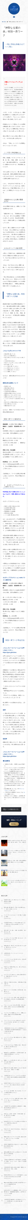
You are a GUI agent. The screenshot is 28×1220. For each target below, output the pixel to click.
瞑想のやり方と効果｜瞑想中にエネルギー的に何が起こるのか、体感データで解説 (15, 1068)
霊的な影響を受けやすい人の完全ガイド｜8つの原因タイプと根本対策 (15, 1152)
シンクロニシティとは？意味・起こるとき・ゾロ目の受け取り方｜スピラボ (15, 938)
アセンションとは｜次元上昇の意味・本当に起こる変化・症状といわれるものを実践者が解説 (15, 1006)
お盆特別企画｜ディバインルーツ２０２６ (13, 953)
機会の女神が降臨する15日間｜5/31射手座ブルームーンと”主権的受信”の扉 (15, 1183)
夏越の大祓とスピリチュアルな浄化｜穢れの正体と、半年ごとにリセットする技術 (15, 1137)
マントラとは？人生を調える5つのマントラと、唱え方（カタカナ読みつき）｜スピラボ (17, 882)
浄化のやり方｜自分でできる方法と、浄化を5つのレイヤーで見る (15, 1129)
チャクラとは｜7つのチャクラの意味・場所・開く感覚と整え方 (17, 871)
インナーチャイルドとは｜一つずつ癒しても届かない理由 (15, 915)
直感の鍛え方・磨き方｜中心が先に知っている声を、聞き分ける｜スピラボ (15, 946)
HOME (4, 21)
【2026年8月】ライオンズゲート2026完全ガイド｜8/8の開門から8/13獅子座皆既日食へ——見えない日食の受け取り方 (15, 1030)
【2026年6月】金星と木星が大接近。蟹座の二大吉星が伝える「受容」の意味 (15, 1168)
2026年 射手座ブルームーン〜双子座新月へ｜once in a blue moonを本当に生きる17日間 (15, 1175)
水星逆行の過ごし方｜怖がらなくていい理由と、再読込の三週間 (15, 900)
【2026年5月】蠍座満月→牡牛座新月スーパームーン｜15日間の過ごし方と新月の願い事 (15, 1200)
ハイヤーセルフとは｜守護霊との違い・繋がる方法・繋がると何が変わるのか (15, 1045)
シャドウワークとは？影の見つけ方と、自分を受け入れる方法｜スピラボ (15, 960)
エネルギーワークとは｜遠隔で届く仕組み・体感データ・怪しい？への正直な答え (15, 1099)
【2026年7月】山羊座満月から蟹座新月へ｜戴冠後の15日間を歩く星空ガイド (15, 1107)
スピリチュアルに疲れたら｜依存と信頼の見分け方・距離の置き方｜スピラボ (15, 975)
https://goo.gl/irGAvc (10, 652)
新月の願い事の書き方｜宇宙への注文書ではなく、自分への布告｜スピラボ (14, 908)
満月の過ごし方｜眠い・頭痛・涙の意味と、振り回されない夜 (15, 931)
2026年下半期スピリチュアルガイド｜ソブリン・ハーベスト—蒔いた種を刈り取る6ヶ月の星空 (15, 1084)
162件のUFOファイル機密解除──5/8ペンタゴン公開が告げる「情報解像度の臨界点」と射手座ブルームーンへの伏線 (15, 1192)
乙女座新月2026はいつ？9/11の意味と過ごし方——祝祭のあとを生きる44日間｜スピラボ (14, 923)
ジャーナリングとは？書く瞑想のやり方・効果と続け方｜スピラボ (15, 1038)
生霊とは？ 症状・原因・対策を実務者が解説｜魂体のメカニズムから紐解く (17, 861)
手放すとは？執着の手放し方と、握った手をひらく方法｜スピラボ (15, 967)
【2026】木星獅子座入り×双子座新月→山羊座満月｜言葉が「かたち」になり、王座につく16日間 (15, 1160)
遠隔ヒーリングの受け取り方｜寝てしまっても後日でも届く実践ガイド (15, 1061)
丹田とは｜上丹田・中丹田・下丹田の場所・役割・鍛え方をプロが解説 (14, 1114)
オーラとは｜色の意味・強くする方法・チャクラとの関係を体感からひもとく (15, 1091)
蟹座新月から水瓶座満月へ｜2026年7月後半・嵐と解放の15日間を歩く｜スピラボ (15, 1053)
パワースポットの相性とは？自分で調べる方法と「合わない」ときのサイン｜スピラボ (17, 852)
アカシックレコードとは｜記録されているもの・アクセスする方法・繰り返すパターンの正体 (15, 1021)
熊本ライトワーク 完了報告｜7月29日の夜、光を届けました (15, 990)
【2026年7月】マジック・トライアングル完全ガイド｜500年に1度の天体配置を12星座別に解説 (15, 1076)
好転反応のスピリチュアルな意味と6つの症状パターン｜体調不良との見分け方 (15, 1122)
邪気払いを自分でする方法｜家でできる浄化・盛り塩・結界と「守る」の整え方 (17, 841)
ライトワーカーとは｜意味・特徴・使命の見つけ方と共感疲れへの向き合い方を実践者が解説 (15, 998)
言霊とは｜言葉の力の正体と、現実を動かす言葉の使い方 (15, 983)
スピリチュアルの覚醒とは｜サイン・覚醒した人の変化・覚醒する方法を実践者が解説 (15, 1013)
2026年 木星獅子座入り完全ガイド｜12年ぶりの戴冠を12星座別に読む (15, 1145)
